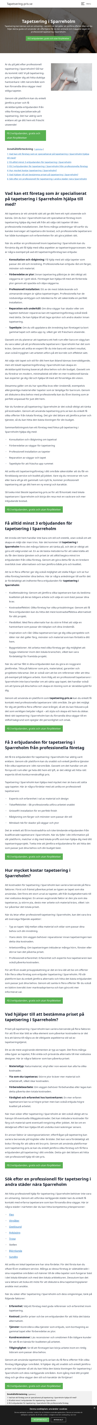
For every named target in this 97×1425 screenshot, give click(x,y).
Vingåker (14, 1220)
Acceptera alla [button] (40, 1420)
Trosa (12, 1238)
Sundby (13, 1256)
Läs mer (73, 1415)
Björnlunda (15, 1250)
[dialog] (48, 1415)
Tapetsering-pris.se (20, 4)
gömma (38, 149)
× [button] (94, 1408)
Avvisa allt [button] (58, 1420)
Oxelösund (15, 1226)
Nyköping (14, 1232)
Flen (11, 1214)
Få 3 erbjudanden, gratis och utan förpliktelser (48, 38)
